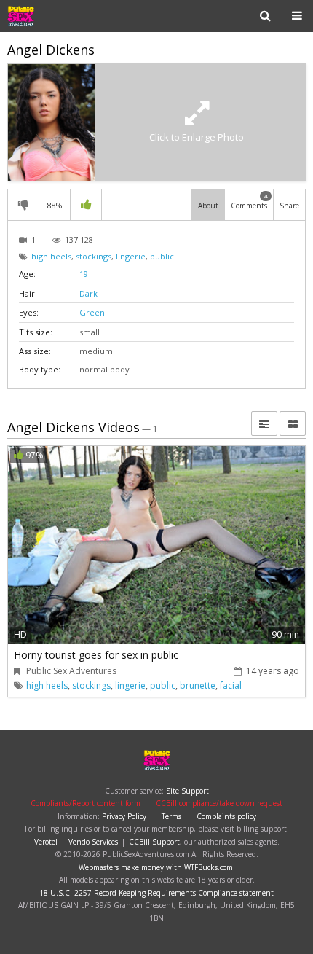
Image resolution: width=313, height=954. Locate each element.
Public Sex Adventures (53, 16)
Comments (249, 201)
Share (289, 205)
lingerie (131, 256)
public (162, 256)
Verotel (46, 842)
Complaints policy (226, 816)
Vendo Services (93, 842)
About (208, 205)
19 (83, 273)
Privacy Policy (124, 816)
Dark (88, 293)
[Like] (86, 205)
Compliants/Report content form (85, 803)
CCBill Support (154, 842)
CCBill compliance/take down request (219, 803)
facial (231, 685)
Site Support (187, 791)
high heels (51, 256)
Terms (171, 816)
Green (92, 312)
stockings (93, 256)
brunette (197, 685)
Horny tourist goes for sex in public (96, 655)
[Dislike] (23, 205)
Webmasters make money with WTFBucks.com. (157, 867)
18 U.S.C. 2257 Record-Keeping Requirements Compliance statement (156, 893)
